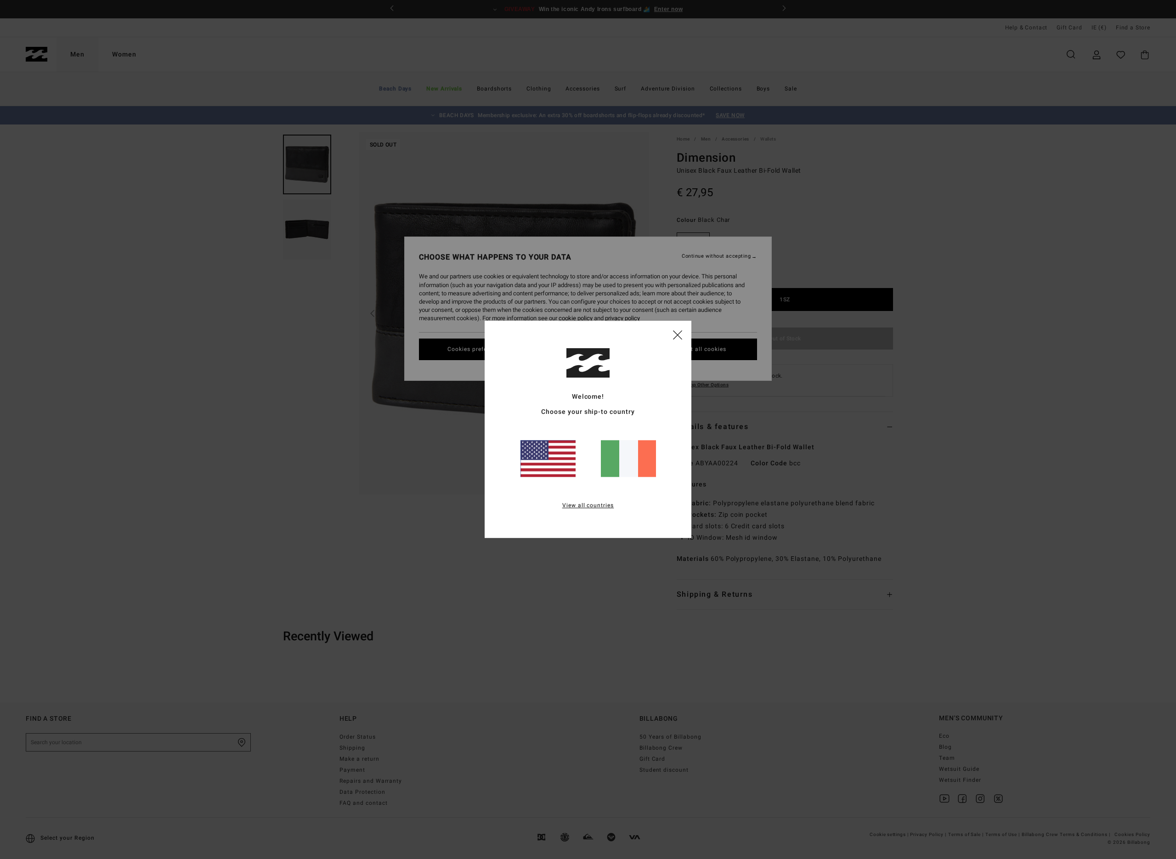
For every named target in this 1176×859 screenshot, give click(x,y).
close (677, 334)
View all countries (588, 506)
